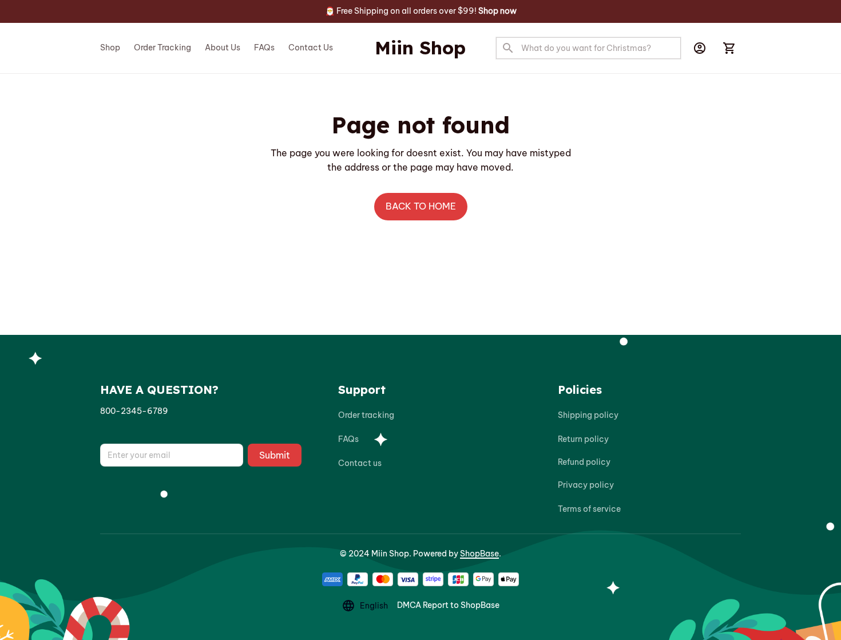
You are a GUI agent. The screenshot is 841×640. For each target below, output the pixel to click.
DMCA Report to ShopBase (448, 605)
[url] (134, 411)
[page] (497, 11)
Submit (274, 455)
